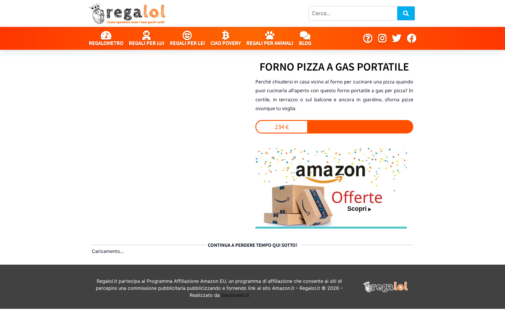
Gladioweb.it (235, 295)
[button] (281, 126)
